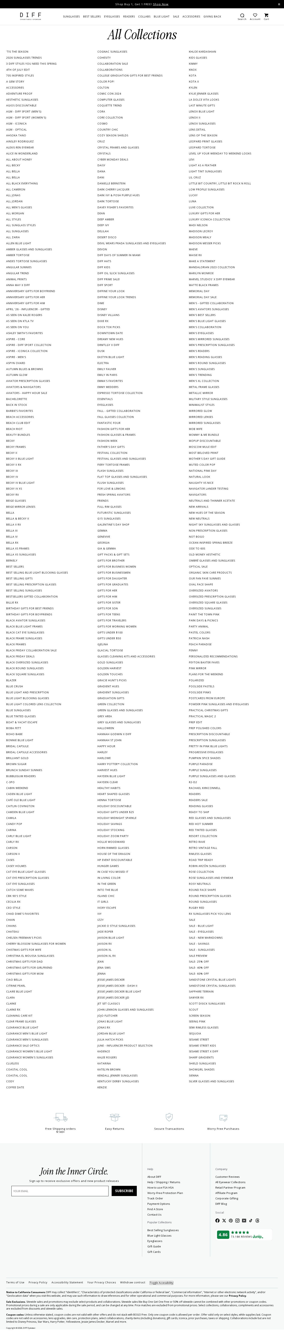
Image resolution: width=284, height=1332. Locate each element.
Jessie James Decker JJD (113, 997)
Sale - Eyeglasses (201, 931)
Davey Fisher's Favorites (115, 207)
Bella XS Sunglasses (21, 554)
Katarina (104, 1063)
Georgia (104, 542)
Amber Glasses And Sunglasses (29, 249)
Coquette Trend (110, 105)
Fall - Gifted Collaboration (119, 411)
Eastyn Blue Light (111, 357)
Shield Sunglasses (202, 1063)
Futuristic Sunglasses (114, 513)
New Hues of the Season (207, 513)
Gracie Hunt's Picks (112, 680)
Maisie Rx (195, 255)
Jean (101, 961)
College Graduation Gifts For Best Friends (130, 75)
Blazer (11, 680)
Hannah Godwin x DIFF (114, 734)
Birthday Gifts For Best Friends (30, 608)
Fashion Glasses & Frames (117, 435)
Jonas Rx (104, 1027)
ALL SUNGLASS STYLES (21, 225)
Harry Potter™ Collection (118, 764)
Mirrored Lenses (201, 417)
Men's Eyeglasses (201, 333)
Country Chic (108, 129)
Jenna (102, 973)
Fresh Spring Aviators (114, 494)
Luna (192, 201)
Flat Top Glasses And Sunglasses (122, 477)
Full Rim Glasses (110, 507)
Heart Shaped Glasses (114, 794)
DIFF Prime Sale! (109, 279)
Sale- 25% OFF (199, 961)
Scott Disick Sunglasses (207, 1003)
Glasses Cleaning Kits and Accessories (126, 656)
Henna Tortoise (109, 800)
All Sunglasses (17, 231)
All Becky (13, 165)
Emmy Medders (108, 387)
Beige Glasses (16, 500)
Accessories (15, 87)
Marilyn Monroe (201, 273)
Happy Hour (106, 746)
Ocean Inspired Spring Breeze (211, 542)
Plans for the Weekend (206, 674)
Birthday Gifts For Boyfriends (29, 614)
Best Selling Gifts (19, 578)
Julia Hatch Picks (110, 1039)
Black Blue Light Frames (24, 626)
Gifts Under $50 (109, 638)
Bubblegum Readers (21, 776)
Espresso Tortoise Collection (120, 393)
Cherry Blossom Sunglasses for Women (36, 944)
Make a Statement (202, 261)
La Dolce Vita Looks (204, 99)
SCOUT (193, 1009)
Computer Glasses (111, 99)
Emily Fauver (107, 369)
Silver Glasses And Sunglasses (211, 1081)
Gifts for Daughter (112, 578)
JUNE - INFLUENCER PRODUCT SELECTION (125, 1045)
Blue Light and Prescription (27, 692)
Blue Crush (14, 686)
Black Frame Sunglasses (24, 638)
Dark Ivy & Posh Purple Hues (119, 195)
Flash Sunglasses (110, 471)
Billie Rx (12, 602)
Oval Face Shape (201, 584)
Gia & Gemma (107, 548)
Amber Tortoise (18, 255)
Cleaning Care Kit (19, 1015)
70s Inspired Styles (20, 75)
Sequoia (195, 1033)
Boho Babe (14, 734)
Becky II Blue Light (20, 458)
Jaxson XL (105, 950)
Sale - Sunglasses (202, 950)
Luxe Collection (201, 207)
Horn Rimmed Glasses (113, 848)
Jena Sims (104, 967)
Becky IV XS (14, 488)
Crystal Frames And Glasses (118, 147)
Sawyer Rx (196, 997)
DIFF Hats (104, 261)
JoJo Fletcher (108, 1015)
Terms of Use (15, 1282)
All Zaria (13, 237)
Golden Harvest (110, 668)
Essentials (105, 399)
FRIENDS (103, 500)
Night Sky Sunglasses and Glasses (214, 524)
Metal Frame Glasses (204, 387)
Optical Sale (198, 566)
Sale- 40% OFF (199, 967)
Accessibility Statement (67, 1282)
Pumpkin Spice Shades (205, 758)
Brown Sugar (16, 764)
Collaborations (110, 70)
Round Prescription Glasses (210, 896)
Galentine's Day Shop (114, 524)
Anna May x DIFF (18, 285)
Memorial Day (199, 291)
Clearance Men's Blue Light (26, 1033)
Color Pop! (106, 81)
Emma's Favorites (110, 381)
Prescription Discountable (209, 734)
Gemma (102, 530)
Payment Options (158, 1204)
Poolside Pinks (200, 692)
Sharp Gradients (201, 1057)
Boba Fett (13, 728)
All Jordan (14, 201)
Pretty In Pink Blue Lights (208, 746)
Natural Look (199, 477)
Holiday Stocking (111, 830)
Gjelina (103, 644)
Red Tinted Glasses (203, 830)
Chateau (12, 931)
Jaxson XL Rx (107, 956)
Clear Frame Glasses (21, 1021)
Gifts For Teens (109, 614)
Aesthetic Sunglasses (22, 99)
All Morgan (15, 213)
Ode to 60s (197, 548)
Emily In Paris (107, 375)
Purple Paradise (201, 764)
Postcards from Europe (207, 698)
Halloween (106, 728)
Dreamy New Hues (110, 339)
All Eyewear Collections (230, 1182)
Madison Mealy (200, 237)
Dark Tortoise (108, 201)
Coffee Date (15, 1087)
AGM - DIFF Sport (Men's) (23, 111)
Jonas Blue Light (110, 1021)
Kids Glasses (198, 57)
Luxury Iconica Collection (209, 219)
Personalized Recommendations (213, 656)
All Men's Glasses (19, 207)
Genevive (104, 536)
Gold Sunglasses (110, 662)
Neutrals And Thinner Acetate (212, 500)
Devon (102, 249)
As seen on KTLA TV (20, 321)
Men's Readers (199, 351)
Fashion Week (107, 441)
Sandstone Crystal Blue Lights (212, 979)
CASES (10, 860)
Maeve (193, 249)
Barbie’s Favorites (19, 411)
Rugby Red (196, 908)
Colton (103, 87)
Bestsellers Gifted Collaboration (32, 596)
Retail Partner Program (244, 1187)
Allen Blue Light (18, 243)
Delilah (103, 231)
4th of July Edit (18, 70)
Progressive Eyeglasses (206, 752)
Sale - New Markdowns (206, 937)
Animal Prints (16, 279)
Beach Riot (14, 429)
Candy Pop (14, 824)
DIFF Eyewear (29, 1328)
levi (191, 159)
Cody (10, 1081)
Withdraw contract (132, 1282)
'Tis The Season (17, 51)
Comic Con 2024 (109, 93)
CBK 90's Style (16, 896)
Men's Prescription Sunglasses (212, 345)
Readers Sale (198, 800)
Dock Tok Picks (109, 327)
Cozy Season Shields (113, 135)
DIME (101, 303)
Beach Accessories (20, 417)
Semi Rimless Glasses (204, 1027)
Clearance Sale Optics (23, 1045)
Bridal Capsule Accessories (26, 752)
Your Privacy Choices (101, 1282)
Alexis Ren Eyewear (20, 147)
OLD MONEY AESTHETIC (205, 554)
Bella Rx (12, 542)
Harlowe (104, 758)
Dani (101, 177)
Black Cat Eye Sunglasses (25, 632)
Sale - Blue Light (201, 926)
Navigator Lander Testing (208, 488)
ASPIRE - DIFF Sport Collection (28, 345)
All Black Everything (22, 183)
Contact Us (154, 1214)
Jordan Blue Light (111, 1033)
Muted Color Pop (202, 465)
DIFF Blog (221, 1204)
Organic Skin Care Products (210, 572)
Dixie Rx (103, 321)
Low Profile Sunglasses (207, 189)
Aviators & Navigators (23, 387)
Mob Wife (196, 429)
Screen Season (199, 1015)
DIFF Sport (105, 285)
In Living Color (109, 878)
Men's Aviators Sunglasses (209, 309)
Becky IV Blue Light (20, 483)
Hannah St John (110, 740)
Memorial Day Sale (203, 297)
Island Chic (106, 896)
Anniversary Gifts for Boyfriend (30, 291)
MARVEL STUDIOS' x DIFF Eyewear (212, 279)
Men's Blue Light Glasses (207, 321)
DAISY (101, 165)
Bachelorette (16, 399)
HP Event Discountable (115, 860)
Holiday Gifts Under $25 (116, 812)
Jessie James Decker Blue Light (119, 991)
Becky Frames (16, 447)
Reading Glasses (201, 806)
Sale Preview (198, 956)
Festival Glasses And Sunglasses (122, 458)
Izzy (101, 920)
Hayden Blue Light (111, 776)
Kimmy (193, 63)
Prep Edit (195, 722)
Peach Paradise (200, 644)
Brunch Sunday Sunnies (24, 770)
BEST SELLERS (15, 566)
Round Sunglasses (203, 902)
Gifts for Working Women (117, 626)
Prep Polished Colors (205, 728)
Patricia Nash (199, 638)
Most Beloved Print (204, 453)
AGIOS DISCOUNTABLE (21, 105)
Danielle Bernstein (112, 183)
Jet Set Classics (109, 1003)
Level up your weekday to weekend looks (220, 153)
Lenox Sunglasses (202, 123)
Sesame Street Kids (202, 1045)
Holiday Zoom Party (113, 836)
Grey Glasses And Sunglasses (119, 722)
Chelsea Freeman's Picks (24, 937)
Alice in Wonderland (22, 153)
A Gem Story (15, 81)
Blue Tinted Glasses (21, 716)
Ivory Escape (107, 908)
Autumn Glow (16, 375)
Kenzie (102, 1087)
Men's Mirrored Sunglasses (209, 339)
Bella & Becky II (17, 518)
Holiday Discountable (115, 806)
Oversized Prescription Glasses (212, 596)
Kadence (104, 1051)
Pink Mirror (197, 668)
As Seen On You (17, 327)
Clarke (11, 1003)
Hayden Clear (108, 782)
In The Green (107, 884)
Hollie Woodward (111, 842)
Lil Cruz (195, 177)
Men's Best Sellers (202, 315)
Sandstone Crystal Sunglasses (212, 986)
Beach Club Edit (18, 423)
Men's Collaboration (205, 327)
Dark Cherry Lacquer (114, 189)
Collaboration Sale (113, 63)
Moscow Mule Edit (203, 447)
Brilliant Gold (17, 758)
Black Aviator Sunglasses (25, 620)
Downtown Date (110, 333)
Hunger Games (108, 866)
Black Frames (16, 644)
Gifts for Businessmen (114, 572)
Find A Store (155, 1209)
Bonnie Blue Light (19, 740)
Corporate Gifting (226, 1198)
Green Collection (111, 704)
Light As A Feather (202, 165)
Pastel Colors (199, 632)
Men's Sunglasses (202, 369)
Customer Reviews (227, 1177)
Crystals (104, 153)
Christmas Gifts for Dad (24, 961)
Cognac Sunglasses (112, 51)
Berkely (11, 560)
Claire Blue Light (19, 991)
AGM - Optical (16, 129)
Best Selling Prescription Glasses (31, 584)
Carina (11, 830)
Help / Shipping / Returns (163, 1182)
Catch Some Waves (20, 890)
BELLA (10, 513)
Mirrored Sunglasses (205, 423)
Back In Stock (16, 405)
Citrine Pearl (16, 986)
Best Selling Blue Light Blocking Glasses (37, 572)
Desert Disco (107, 237)
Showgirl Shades (202, 1069)
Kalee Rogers (107, 1057)
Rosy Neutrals (200, 884)
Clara (10, 997)
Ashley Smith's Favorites (24, 333)
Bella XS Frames (17, 548)
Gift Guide (154, 1246)
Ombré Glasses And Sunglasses (212, 560)
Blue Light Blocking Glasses (27, 698)
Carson (11, 848)
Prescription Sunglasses (207, 740)
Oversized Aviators (203, 590)
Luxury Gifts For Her (204, 213)
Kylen (193, 87)
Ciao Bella (14, 979)
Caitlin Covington (20, 806)
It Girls (103, 902)
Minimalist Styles (202, 405)
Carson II (13, 854)
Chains (11, 926)
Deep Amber (106, 219)
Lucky (193, 195)
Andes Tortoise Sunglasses (26, 261)
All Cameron (15, 189)
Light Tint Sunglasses (205, 171)
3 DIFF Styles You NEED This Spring (31, 63)
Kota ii (194, 81)
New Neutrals (199, 518)
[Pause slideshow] (279, 4)
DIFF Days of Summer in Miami (119, 255)
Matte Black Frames (204, 285)
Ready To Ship (199, 812)
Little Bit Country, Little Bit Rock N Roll (220, 183)
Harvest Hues (107, 770)
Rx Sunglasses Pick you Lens (210, 914)
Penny (193, 650)
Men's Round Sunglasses (207, 363)
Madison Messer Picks (205, 243)
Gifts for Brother (111, 560)
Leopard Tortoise (202, 147)
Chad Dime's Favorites (22, 914)
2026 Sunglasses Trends (24, 57)
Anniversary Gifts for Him (25, 303)
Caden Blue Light (19, 794)
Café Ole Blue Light (21, 800)
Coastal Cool (16, 1069)
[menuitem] (71, 16)
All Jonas (13, 195)
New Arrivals (198, 507)
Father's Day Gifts (111, 447)
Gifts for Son (108, 608)
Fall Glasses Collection (116, 417)
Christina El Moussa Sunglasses (30, 956)
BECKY (10, 441)
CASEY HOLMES (16, 866)
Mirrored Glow (200, 411)
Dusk (101, 351)
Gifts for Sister (109, 602)
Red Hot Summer (201, 824)
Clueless (12, 1063)
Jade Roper (105, 931)
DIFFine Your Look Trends (117, 297)
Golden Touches (110, 674)
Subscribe (124, 1191)
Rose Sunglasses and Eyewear (211, 878)
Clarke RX (13, 1009)
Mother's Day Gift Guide (207, 458)
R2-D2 (193, 782)
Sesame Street (199, 1039)
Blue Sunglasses (18, 710)
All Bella (13, 171)
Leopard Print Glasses (205, 141)
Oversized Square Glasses (208, 602)
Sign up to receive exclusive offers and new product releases (74, 1181)
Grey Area (105, 716)
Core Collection (110, 117)
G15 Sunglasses (109, 518)
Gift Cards (154, 1252)
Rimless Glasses (200, 854)
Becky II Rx (13, 465)
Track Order (155, 1198)
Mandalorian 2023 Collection (212, 267)
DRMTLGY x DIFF (109, 345)
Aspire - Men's (16, 357)
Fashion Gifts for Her (114, 429)
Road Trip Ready (201, 860)
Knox (193, 70)
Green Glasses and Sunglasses (120, 710)
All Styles (13, 219)
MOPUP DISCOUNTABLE (205, 441)
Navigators (197, 494)
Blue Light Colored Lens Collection (33, 704)
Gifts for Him (107, 596)
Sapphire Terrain (201, 991)
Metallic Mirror (201, 393)
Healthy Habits (109, 788)
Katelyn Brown (109, 1069)
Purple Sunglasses (203, 770)
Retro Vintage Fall (203, 848)
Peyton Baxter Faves (204, 662)
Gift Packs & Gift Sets (114, 554)
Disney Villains (109, 315)
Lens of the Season (203, 135)
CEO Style (13, 908)
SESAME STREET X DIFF (203, 1051)
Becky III (12, 471)
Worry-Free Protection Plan (165, 1193)
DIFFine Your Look (111, 291)
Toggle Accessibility (161, 1283)
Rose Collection (201, 872)
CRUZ (101, 141)
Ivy (100, 914)
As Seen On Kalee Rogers (24, 315)
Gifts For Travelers (112, 620)
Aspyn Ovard (15, 363)
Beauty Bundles (18, 435)
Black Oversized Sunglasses (27, 662)
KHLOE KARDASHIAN (202, 51)
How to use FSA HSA (160, 1187)
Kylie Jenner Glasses (204, 93)
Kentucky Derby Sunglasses (118, 1081)
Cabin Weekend (17, 788)
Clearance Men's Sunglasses (27, 1039)
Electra (103, 363)
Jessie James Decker (111, 979)
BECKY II (11, 453)
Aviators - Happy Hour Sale (26, 393)
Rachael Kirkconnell (205, 788)
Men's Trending (200, 375)
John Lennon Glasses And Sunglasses (126, 1009)
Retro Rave (197, 842)
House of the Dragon (114, 854)
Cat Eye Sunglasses (20, 884)
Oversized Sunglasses (205, 608)
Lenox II (194, 117)
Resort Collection (203, 836)
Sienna (194, 1075)
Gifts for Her (107, 590)
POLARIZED (196, 680)
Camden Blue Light (20, 812)
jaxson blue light (111, 937)
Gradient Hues (108, 686)
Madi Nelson (198, 225)
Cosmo (103, 123)
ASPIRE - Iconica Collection (27, 351)
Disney (102, 309)
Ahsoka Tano (16, 135)
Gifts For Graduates (113, 584)
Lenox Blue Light (202, 111)
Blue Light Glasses (159, 1235)
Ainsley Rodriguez (20, 141)
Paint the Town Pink (204, 614)
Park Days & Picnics (203, 620)
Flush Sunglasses (111, 483)
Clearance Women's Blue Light (29, 1051)
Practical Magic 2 (202, 716)
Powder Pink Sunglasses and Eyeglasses (219, 704)
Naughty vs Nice (201, 483)
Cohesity (104, 57)
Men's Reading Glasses (205, 357)
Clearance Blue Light (22, 1027)
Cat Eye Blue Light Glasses (26, 872)
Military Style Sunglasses (208, 399)
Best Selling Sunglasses (24, 590)
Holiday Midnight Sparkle (117, 818)
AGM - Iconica (16, 123)
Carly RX (12, 842)
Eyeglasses (105, 405)
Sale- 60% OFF (199, 973)
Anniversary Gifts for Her (25, 297)
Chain (10, 920)
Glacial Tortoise (110, 650)
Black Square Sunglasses (25, 674)
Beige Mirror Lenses (20, 507)
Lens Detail (197, 129)
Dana (101, 171)
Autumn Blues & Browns (24, 369)
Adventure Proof (19, 93)
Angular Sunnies (19, 267)
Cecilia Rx (13, 902)
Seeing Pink (197, 1021)
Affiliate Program (241, 1193)
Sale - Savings (199, 944)
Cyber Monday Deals (113, 159)
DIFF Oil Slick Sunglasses (116, 273)
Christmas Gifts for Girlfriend (29, 967)
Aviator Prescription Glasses (28, 381)
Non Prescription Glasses (208, 530)
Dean (101, 213)
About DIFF (154, 1177)
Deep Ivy (103, 225)
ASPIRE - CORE (15, 339)
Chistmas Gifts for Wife (23, 950)
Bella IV (12, 536)
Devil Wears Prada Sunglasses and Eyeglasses (132, 243)
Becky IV (12, 477)
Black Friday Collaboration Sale (31, 650)
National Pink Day (203, 471)
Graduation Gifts (111, 698)
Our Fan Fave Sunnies (205, 578)
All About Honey (19, 159)
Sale (192, 920)
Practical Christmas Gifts (208, 710)
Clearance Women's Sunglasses (29, 1057)
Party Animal (199, 626)
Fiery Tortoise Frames (114, 465)
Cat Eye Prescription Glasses (27, 878)
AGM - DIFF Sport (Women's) (26, 117)
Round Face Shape (202, 890)
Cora (101, 111)
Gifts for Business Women (117, 566)
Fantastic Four (109, 423)
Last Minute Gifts (202, 105)
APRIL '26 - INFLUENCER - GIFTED (28, 309)
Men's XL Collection (204, 381)
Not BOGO (196, 536)
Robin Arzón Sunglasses (207, 866)
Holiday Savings (110, 824)
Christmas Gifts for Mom (25, 973)
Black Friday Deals (20, 656)
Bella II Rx (13, 524)
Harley (103, 752)
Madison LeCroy (201, 231)
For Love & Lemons (111, 488)
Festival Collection (112, 453)
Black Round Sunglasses (25, 668)
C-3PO (10, 782)
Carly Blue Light (18, 836)
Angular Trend (17, 273)
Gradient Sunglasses (113, 692)
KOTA (192, 75)
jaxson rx (105, 944)
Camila (11, 818)
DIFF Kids (104, 267)
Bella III (12, 530)
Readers (195, 794)
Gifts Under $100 (110, 632)
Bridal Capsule (17, 746)
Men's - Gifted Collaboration (211, 303)
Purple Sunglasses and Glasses (212, 776)
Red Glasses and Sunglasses (210, 818)
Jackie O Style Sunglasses (116, 926)
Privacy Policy (38, 1282)
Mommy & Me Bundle (204, 435)
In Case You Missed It (113, 872)
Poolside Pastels (201, 686)
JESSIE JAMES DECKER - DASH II (117, 986)
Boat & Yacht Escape (21, 722)
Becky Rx (12, 494)
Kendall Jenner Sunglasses (118, 1075)
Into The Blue (108, 890)
